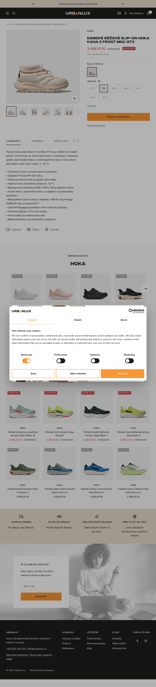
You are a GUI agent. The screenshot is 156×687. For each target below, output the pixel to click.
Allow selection (78, 373)
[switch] (61, 360)
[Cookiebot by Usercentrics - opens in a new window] (131, 311)
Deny (33, 373)
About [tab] (123, 320)
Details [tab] (78, 320)
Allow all (122, 373)
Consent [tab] (32, 320)
